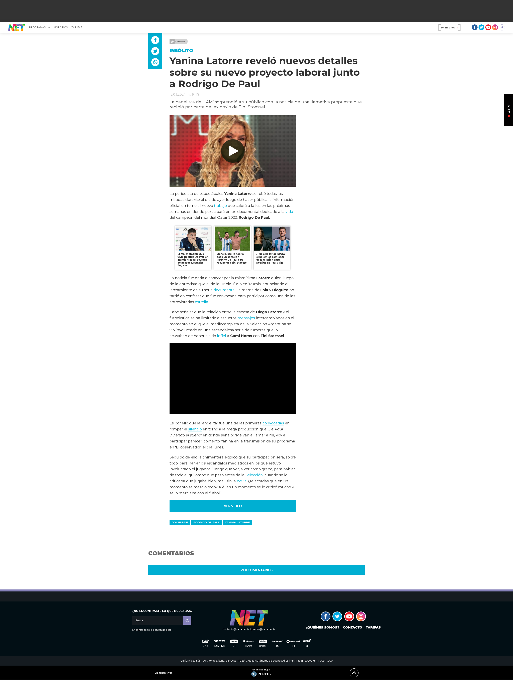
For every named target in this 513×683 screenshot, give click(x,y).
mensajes (246, 318)
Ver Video (233, 506)
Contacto (352, 627)
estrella (201, 302)
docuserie (180, 522)
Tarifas (77, 27)
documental (225, 290)
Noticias (181, 41)
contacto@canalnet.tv (236, 629)
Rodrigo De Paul (206, 522)
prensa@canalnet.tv (263, 629)
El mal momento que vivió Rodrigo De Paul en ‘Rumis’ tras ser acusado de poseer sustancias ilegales (193, 259)
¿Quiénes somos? (322, 627)
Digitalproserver (163, 673)
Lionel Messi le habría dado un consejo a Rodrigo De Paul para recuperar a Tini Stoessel (232, 258)
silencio (195, 429)
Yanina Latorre (237, 522)
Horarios (61, 27)
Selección (253, 475)
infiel (221, 336)
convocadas (273, 423)
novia (241, 481)
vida (289, 212)
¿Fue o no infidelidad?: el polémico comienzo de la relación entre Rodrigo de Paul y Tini (270, 258)
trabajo (220, 205)
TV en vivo (448, 27)
